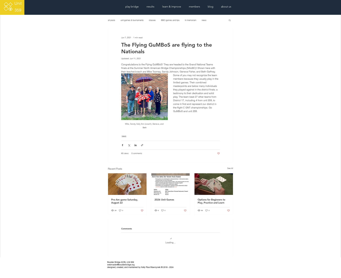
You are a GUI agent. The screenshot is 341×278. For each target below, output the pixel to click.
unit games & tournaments (132, 20)
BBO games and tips (170, 20)
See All (230, 168)
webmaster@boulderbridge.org (121, 264)
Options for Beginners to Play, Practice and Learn (211, 201)
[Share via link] (142, 145)
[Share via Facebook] (122, 145)
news (204, 20)
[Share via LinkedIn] (135, 145)
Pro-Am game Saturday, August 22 (124, 201)
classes (152, 20)
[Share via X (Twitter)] (129, 145)
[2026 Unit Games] (170, 184)
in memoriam (190, 20)
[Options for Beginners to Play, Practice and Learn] (213, 184)
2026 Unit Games (164, 199)
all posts (111, 20)
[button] (229, 20)
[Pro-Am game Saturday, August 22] (127, 184)
